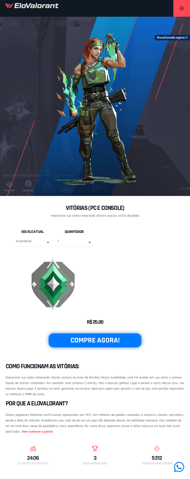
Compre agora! (95, 340)
